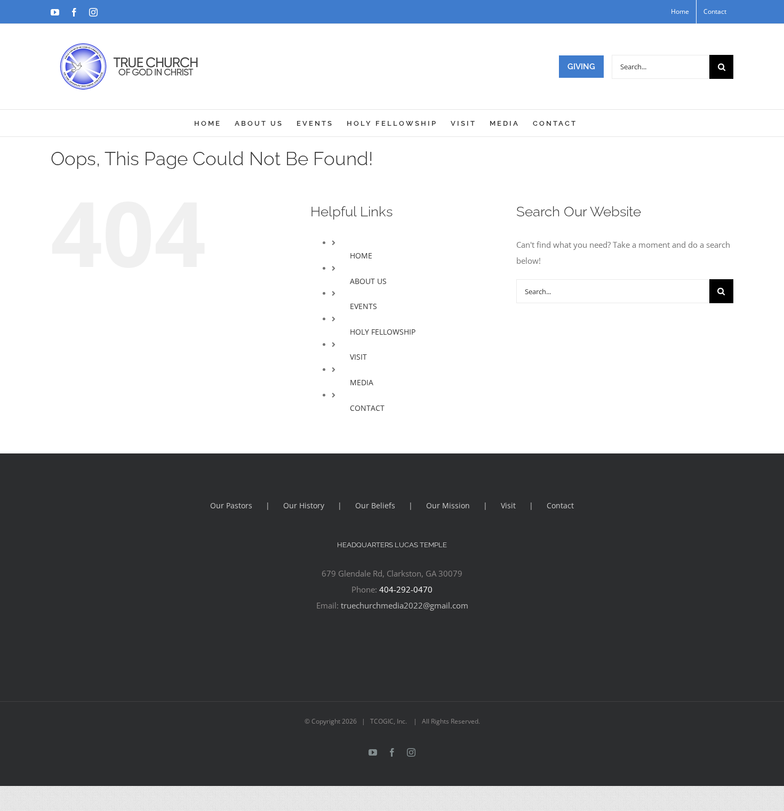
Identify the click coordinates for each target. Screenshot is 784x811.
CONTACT (367, 408)
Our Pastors (231, 505)
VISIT (358, 357)
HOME (361, 255)
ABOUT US (368, 281)
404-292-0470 (406, 589)
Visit (508, 505)
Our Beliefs (375, 505)
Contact (560, 505)
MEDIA (361, 382)
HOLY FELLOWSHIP (382, 332)
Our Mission (448, 505)
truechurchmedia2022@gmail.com (404, 605)
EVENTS (363, 306)
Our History (303, 505)
